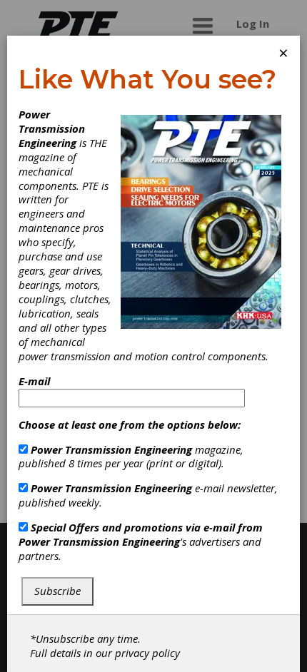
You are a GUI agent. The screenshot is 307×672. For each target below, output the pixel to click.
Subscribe (57, 591)
